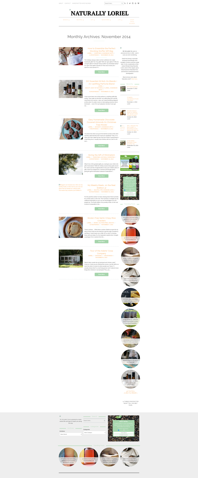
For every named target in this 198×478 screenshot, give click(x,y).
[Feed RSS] (125, 3)
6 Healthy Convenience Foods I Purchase (133, 99)
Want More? (129, 178)
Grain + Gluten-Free (101, 222)
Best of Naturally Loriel (100, 88)
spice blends (133, 190)
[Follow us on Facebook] (127, 3)
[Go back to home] (99, 12)
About (61, 3)
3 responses (108, 255)
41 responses (94, 224)
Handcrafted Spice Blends (81, 3)
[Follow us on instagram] (132, 3)
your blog (127, 190)
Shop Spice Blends (132, 21)
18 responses (94, 159)
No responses (94, 192)
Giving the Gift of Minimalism (101, 155)
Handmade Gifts (108, 53)
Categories (86, 429)
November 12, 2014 (107, 159)
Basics (65, 20)
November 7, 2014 (107, 224)
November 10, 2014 (107, 192)
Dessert (98, 127)
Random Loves (108, 190)
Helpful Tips (98, 190)
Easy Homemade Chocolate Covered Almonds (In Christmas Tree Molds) (101, 122)
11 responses (94, 55)
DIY (92, 20)
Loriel (89, 53)
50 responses (94, 91)
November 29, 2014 (107, 55)
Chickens (98, 255)
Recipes (79, 20)
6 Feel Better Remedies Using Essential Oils (131, 142)
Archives (62, 431)
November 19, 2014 (107, 128)
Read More (101, 72)
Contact (68, 3)
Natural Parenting (108, 157)
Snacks (111, 222)
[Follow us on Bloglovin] (138, 3)
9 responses (94, 128)
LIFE (119, 20)
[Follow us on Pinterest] (135, 3)
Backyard (105, 20)
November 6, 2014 (101, 257)
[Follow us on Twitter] (129, 3)
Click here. (134, 79)
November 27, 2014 (107, 91)
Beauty (88, 88)
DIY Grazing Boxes (132, 86)
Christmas (98, 53)
